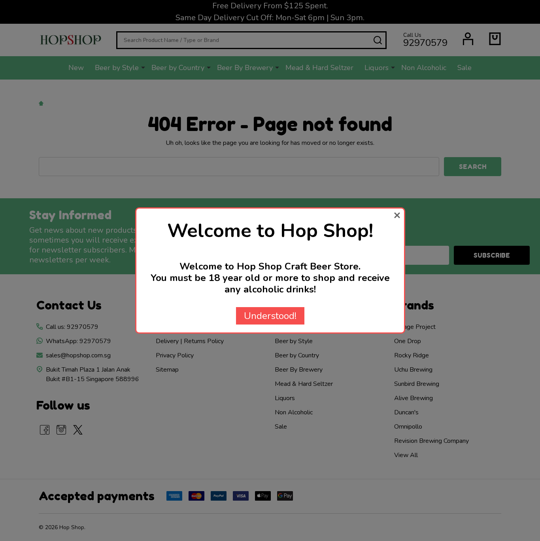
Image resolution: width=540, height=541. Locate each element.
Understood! (270, 315)
